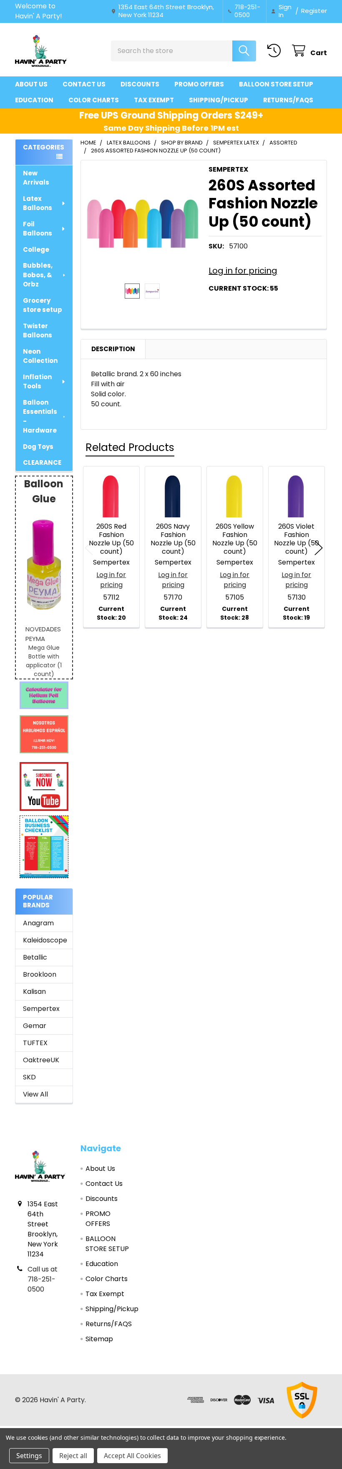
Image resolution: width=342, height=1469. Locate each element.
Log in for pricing (243, 270)
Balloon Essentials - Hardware (40, 416)
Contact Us (84, 84)
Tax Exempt (154, 100)
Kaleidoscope (44, 940)
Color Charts (93, 100)
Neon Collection (40, 356)
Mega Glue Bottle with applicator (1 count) (44, 660)
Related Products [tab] (130, 447)
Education (34, 100)
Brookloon (39, 974)
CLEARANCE (42, 462)
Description (113, 348)
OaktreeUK (41, 1060)
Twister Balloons (37, 331)
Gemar (34, 1026)
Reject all (73, 1455)
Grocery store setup (42, 305)
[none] (142, 222)
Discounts (140, 84)
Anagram (38, 923)
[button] (44, 695)
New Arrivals (36, 178)
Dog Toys (38, 446)
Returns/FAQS (288, 100)
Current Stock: (243, 288)
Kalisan (34, 991)
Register (314, 10)
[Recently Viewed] (276, 50)
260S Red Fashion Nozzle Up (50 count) (111, 539)
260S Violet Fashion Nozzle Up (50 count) (296, 539)
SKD (29, 1077)
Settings (29, 1455)
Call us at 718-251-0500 (43, 1279)
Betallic (35, 957)
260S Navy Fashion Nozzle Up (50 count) (173, 539)
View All (35, 1094)
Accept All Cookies (132, 1455)
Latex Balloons (37, 203)
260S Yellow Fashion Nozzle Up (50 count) (234, 539)
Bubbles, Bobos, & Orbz (38, 275)
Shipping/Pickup (218, 100)
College (36, 249)
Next (318, 548)
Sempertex (41, 1008)
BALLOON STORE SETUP (276, 84)
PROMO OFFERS (199, 84)
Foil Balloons (37, 229)
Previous (88, 548)
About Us (31, 84)
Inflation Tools (37, 381)
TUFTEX (35, 1043)
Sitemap (99, 1339)
